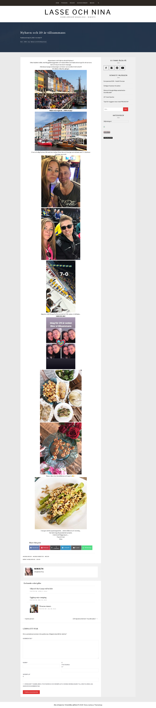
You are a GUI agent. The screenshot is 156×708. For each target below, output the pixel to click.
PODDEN (64, 3)
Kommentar (27, 638)
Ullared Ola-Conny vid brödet (41, 589)
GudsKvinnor (82, 3)
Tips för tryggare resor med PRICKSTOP (116, 101)
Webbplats (26, 675)
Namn (25, 662)
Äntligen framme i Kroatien (112, 86)
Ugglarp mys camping (38, 597)
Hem (57, 3)
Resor (47, 556)
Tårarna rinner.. (45, 606)
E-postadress (66, 665)
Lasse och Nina (78, 12)
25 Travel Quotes (109, 97)
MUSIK (92, 3)
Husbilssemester (38, 556)
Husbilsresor (27, 556)
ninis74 (39, 38)
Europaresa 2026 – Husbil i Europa (114, 81)
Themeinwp (98, 705)
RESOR (72, 3)
